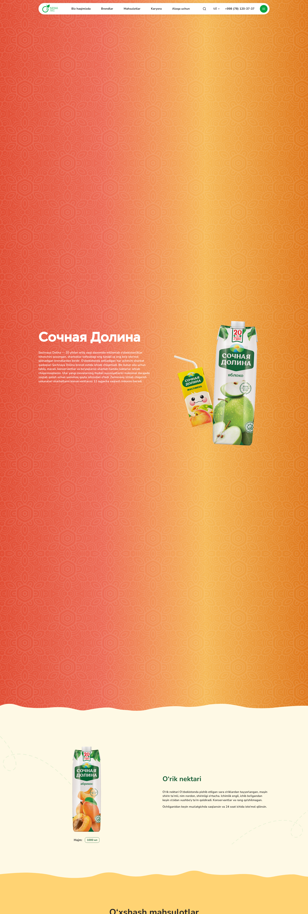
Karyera (156, 9)
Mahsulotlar (132, 9)
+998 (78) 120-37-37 (239, 9)
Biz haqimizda (81, 9)
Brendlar (107, 9)
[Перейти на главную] (50, 8)
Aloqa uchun (181, 9)
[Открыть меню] (264, 9)
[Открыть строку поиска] (204, 8)
